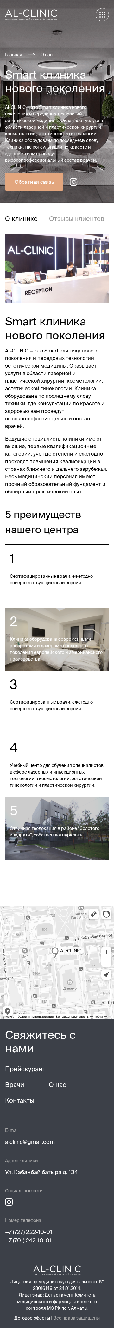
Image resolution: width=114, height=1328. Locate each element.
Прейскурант (25, 1068)
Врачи (14, 1084)
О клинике (21, 218)
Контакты (20, 1100)
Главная (13, 54)
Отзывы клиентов (76, 218)
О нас (47, 54)
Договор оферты (32, 1317)
